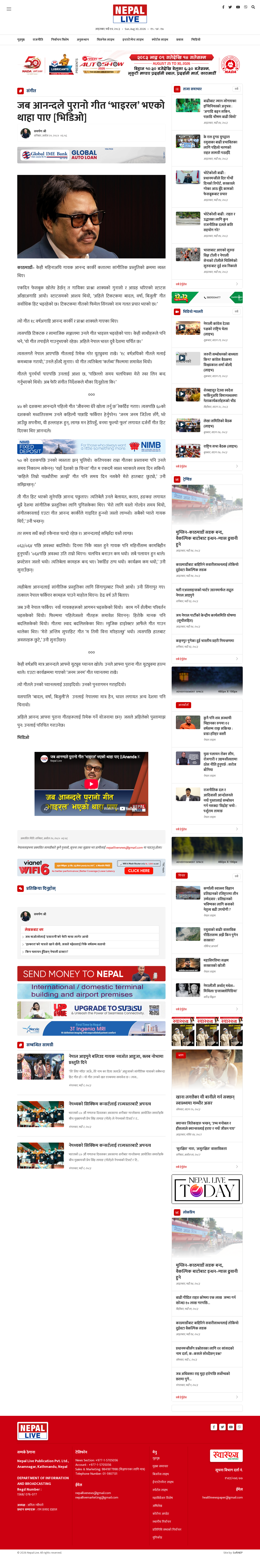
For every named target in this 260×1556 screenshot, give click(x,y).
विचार (181, 875)
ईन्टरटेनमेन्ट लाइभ (163, 1482)
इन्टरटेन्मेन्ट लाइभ (133, 39)
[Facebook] (223, 7)
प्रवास (179, 39)
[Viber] (245, 7)
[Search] (253, 7)
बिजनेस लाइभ (105, 39)
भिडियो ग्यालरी (193, 312)
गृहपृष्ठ (156, 1458)
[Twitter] (230, 7)
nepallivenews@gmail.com (124, 847)
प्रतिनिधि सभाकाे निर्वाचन (167, 1529)
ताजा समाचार (192, 89)
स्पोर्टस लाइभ (160, 39)
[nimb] (91, 446)
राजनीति (38, 39)
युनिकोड (157, 1537)
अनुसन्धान (83, 39)
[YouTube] (238, 7)
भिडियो (195, 39)
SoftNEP (238, 1552)
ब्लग (180, 1055)
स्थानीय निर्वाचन (162, 1522)
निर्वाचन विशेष (60, 39)
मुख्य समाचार (160, 1466)
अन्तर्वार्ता (183, 705)
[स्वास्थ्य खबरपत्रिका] (217, 1457)
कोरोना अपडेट (161, 1514)
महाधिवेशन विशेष (163, 1498)
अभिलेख (157, 1506)
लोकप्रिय (189, 1212)
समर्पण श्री (40, 131)
